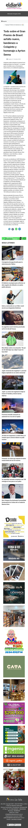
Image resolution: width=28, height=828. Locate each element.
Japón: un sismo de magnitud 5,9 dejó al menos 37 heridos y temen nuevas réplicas (13, 393)
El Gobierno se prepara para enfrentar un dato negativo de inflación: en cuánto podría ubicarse (13, 285)
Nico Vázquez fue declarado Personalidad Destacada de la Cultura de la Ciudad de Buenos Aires (14, 502)
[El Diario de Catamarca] (14, 5)
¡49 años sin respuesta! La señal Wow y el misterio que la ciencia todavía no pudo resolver (14, 437)
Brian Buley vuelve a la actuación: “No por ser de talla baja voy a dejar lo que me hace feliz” (14, 350)
